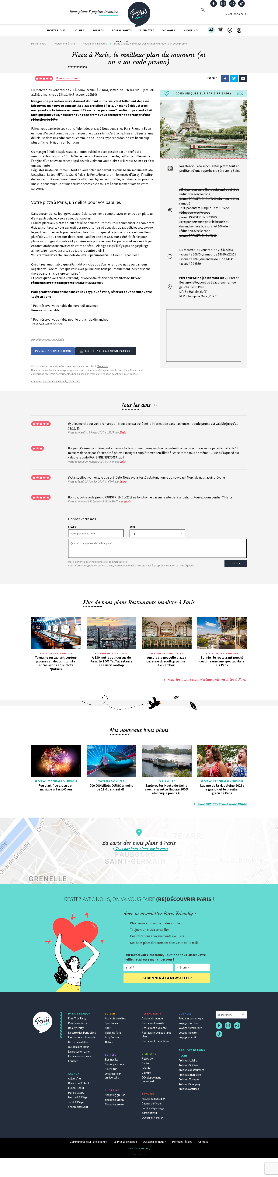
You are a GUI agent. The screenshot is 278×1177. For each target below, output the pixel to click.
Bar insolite (111, 1059)
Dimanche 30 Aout (78, 1083)
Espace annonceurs (79, 1056)
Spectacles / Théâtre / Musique (56, 781)
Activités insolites (115, 1018)
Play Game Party (77, 1023)
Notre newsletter (78, 1042)
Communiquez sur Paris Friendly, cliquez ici (55, 381)
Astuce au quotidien (153, 1098)
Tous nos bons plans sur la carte (141, 848)
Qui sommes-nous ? (154, 1141)
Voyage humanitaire (190, 1028)
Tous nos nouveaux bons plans (221, 803)
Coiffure (146, 1073)
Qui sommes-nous (78, 1047)
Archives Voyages (189, 1079)
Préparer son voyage (191, 1018)
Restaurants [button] (122, 30)
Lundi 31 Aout (76, 1088)
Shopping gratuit (115, 1095)
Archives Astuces (189, 1089)
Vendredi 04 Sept (78, 1107)
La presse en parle (79, 1051)
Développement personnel (151, 1079)
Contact (73, 1061)
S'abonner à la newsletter (166, 978)
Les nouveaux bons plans (83, 1037)
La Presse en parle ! (125, 1141)
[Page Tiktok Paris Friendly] (241, 4)
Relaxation (148, 1058)
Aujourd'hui (74, 1078)
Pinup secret (139, 1154)
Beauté (146, 1068)
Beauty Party (76, 1028)
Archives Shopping (189, 1084)
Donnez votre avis (68, 78)
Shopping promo (114, 1099)
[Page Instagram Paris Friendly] (223, 4)
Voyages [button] (168, 30)
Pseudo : (72, 527)
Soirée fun (111, 1069)
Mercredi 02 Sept (78, 1097)
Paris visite (166, 781)
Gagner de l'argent (153, 1103)
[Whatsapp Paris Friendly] (232, 4)
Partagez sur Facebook (53, 351)
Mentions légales (182, 1141)
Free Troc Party (77, 1018)
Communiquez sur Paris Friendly (88, 1141)
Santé (145, 1063)
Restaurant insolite (153, 1023)
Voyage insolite (188, 1032)
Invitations (56, 30)
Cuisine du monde (152, 1018)
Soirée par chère (114, 1064)
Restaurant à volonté (154, 1028)
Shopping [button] (190, 30)
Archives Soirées (188, 1065)
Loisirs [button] (79, 30)
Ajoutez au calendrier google (108, 351)
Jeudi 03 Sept (76, 1102)
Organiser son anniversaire (113, 1075)
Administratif (149, 1113)
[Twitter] (234, 78)
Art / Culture (112, 1037)
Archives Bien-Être (190, 1074)
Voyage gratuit (187, 1037)
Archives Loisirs (188, 1060)
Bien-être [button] (147, 30)
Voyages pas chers (111, 781)
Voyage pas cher (188, 1023)
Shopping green (114, 1104)
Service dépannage (153, 1108)
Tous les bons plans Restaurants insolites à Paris (206, 679)
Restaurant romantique (155, 1041)
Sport (108, 1028)
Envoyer (236, 563)
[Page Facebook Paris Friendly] (213, 4)
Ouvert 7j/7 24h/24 (152, 1117)
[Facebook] (225, 78)
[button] (211, 30)
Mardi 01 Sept (76, 1092)
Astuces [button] (122, 41)
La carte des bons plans (82, 1032)
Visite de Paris (113, 1032)
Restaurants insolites (56, 653)
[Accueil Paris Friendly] (139, 12)
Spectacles (111, 1023)
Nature (109, 1042)
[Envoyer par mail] (243, 78)
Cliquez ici (102, 366)
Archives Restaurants (191, 1070)
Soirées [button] (98, 30)
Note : (133, 527)
